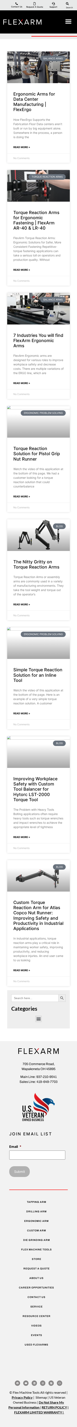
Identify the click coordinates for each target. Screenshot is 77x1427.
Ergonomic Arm (36, 1221)
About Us (36, 1278)
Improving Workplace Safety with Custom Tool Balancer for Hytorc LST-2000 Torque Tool (35, 789)
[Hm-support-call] (59, 1383)
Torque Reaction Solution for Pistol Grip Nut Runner (36, 453)
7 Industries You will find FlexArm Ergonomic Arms (38, 340)
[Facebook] (17, 1383)
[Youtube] (26, 1383)
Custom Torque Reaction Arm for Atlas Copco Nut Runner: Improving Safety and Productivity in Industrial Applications (38, 915)
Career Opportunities (36, 1287)
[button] (68, 21)
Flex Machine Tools (36, 1249)
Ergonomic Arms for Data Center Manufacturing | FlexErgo (34, 101)
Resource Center (37, 1316)
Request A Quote (34, 7)
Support (53, 7)
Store (36, 1259)
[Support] (53, 3)
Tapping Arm (36, 1202)
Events (36, 1335)
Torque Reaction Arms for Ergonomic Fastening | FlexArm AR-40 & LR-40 (36, 220)
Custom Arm (36, 1230)
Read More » (21, 147)
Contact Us (16, 6)
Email (15, 1146)
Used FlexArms (36, 1344)
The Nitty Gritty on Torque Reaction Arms (36, 564)
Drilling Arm (36, 1211)
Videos (36, 1325)
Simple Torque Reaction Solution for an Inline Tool (37, 675)
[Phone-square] (51, 1383)
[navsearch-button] (67, 3)
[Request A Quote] (34, 3)
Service (36, 1306)
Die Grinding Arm (36, 1240)
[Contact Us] (16, 3)
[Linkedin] (34, 1383)
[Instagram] (42, 1383)
